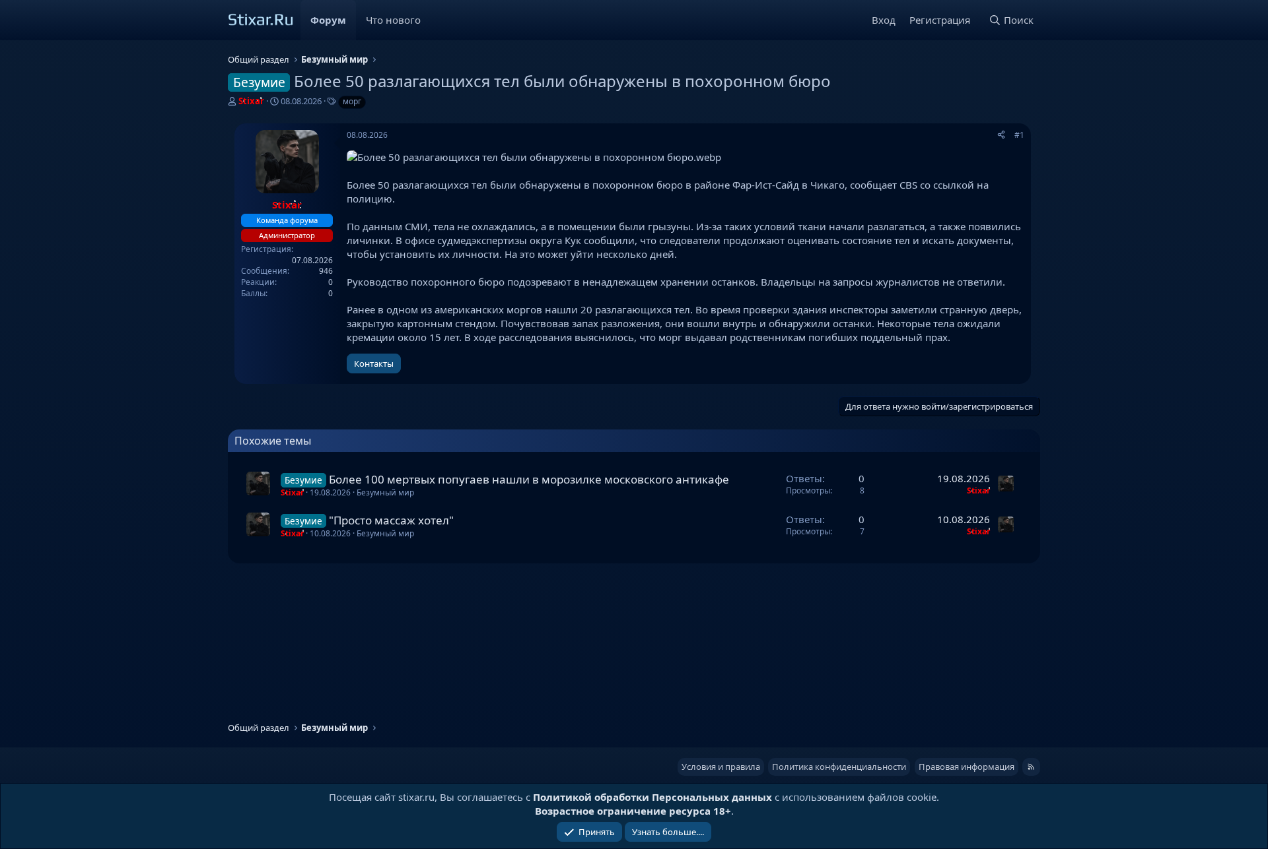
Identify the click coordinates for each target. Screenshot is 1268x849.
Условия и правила (721, 766)
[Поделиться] (1001, 135)
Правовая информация (966, 766)
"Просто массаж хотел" (391, 520)
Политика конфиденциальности (839, 766)
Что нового (393, 19)
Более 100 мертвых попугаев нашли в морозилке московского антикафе (529, 479)
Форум (328, 19)
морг (352, 101)
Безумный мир (385, 492)
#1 (1019, 135)
